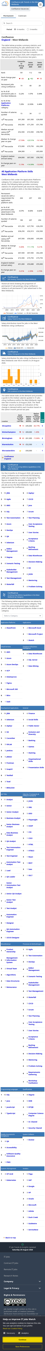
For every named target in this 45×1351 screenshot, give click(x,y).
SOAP (30, 826)
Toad (8, 781)
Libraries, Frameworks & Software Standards (31, 795)
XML (30, 807)
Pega (30, 1174)
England (6, 39)
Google (31, 1186)
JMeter (9, 757)
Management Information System (12, 960)
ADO (30, 813)
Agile (8, 499)
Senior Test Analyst (11, 901)
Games (31, 746)
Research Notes (11, 1275)
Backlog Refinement (33, 548)
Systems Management (8, 1169)
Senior (9, 806)
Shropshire (6, 426)
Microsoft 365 (12, 689)
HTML (30, 844)
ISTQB (30, 1107)
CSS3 (30, 838)
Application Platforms (6, 104)
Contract (22, 16)
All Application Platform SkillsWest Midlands (17, 173)
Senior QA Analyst (13, 893)
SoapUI (9, 769)
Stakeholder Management (12, 570)
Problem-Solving (35, 586)
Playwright (32, 820)
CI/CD (30, 499)
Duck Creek (33, 1217)
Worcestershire (8, 450)
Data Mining (33, 666)
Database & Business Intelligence (30, 647)
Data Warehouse (35, 555)
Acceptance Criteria (33, 539)
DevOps (9, 530)
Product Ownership (10, 950)
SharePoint (11, 628)
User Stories (33, 532)
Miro (8, 695)
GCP (8, 670)
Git (29, 568)
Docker (31, 1140)
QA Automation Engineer (13, 930)
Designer (10, 923)
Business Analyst (13, 818)
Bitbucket (10, 788)
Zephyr (31, 493)
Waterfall (10, 584)
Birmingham (7, 438)
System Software (28, 1134)
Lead (8, 870)
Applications (27, 622)
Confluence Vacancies (20, 9)
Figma (9, 683)
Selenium (10, 542)
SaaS (8, 701)
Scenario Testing (13, 563)
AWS (8, 505)
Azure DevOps (12, 664)
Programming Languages (9, 1089)
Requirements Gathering (34, 1073)
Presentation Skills (36, 767)
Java (30, 505)
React (30, 857)
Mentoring (32, 580)
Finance (31, 713)
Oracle (31, 1199)
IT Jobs (7, 1256)
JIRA (8, 493)
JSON (30, 574)
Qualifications (27, 1089)
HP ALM (9, 1174)
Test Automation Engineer (13, 848)
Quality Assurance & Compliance (8, 1135)
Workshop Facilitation (33, 1082)
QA (7, 536)
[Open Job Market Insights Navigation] (40, 4)
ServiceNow (33, 1230)
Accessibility (11, 1147)
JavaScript (10, 1107)
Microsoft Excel (34, 628)
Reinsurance (11, 987)
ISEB (30, 1101)
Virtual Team (11, 968)
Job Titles (4, 794)
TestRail (9, 775)
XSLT (30, 875)
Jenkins (9, 750)
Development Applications (9, 708)
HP (29, 1192)
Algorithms (11, 975)
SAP (30, 1180)
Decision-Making (35, 562)
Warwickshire (7, 444)
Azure (8, 524)
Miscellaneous (6, 944)
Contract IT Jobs (11, 1263)
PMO (8, 1162)
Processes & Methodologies (32, 944)
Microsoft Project (35, 634)
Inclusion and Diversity (34, 733)
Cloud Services (6, 647)
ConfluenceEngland (9, 457)
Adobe (31, 1211)
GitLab (9, 744)
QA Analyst (11, 841)
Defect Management (12, 550)
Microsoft (32, 1205)
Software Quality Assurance (13, 1155)
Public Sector (33, 726)
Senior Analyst (12, 812)
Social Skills (33, 719)
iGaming (31, 753)
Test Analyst (11, 908)
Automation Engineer (11, 915)
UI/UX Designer (12, 937)
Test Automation (13, 518)
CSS (29, 832)
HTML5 (31, 850)
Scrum (31, 511)
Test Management (13, 578)
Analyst (9, 799)
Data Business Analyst (12, 834)
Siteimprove (11, 677)
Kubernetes (11, 1180)
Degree (9, 557)
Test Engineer (12, 856)
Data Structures (12, 981)
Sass (30, 869)
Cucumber (10, 738)
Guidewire (32, 1223)
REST (30, 863)
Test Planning (34, 518)
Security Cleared (35, 1128)
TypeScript (10, 1113)
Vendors (25, 1169)
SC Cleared (32, 1122)
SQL (8, 511)
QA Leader (10, 877)
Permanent (8, 16)
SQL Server (32, 660)
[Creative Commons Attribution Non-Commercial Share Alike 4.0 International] (22, 1301)
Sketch (31, 640)
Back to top (11, 1237)
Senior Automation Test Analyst (13, 885)
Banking (31, 740)
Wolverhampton (9, 432)
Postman (10, 763)
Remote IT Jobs (10, 1269)
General (25, 708)
